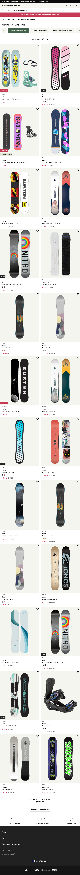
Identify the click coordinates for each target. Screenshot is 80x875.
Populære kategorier (11, 844)
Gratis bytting (43, 1)
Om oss (5, 832)
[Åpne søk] (66, 5)
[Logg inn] (73, 5)
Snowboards (12, 19)
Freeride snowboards (40, 30)
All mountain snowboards (26, 19)
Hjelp (4, 838)
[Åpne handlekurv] (77, 5)
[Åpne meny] (2, 5)
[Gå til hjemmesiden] (12, 5)
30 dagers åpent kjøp (11, 1)
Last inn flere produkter (40, 809)
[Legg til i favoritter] (37, 45)
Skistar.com (6, 850)
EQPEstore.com (7, 854)
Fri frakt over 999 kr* (28, 1)
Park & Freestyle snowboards (62, 30)
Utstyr (4, 19)
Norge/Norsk (40, 861)
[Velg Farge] (43, 101)
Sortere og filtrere (41, 39)
